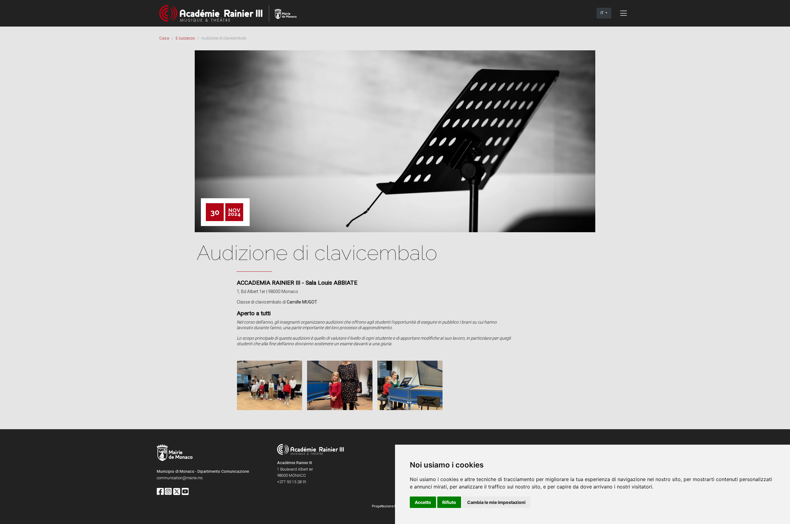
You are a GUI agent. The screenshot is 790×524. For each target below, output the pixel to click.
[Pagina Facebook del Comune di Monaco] (160, 492)
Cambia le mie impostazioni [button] (496, 502)
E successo (185, 38)
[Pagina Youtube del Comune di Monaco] (185, 492)
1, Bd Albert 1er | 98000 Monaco (267, 291)
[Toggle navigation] (623, 13)
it (603, 12)
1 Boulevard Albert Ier (295, 469)
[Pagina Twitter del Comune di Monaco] (177, 492)
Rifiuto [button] (449, 502)
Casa (164, 38)
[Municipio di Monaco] (175, 453)
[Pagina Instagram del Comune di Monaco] (168, 492)
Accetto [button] (423, 502)
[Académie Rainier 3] (228, 13)
